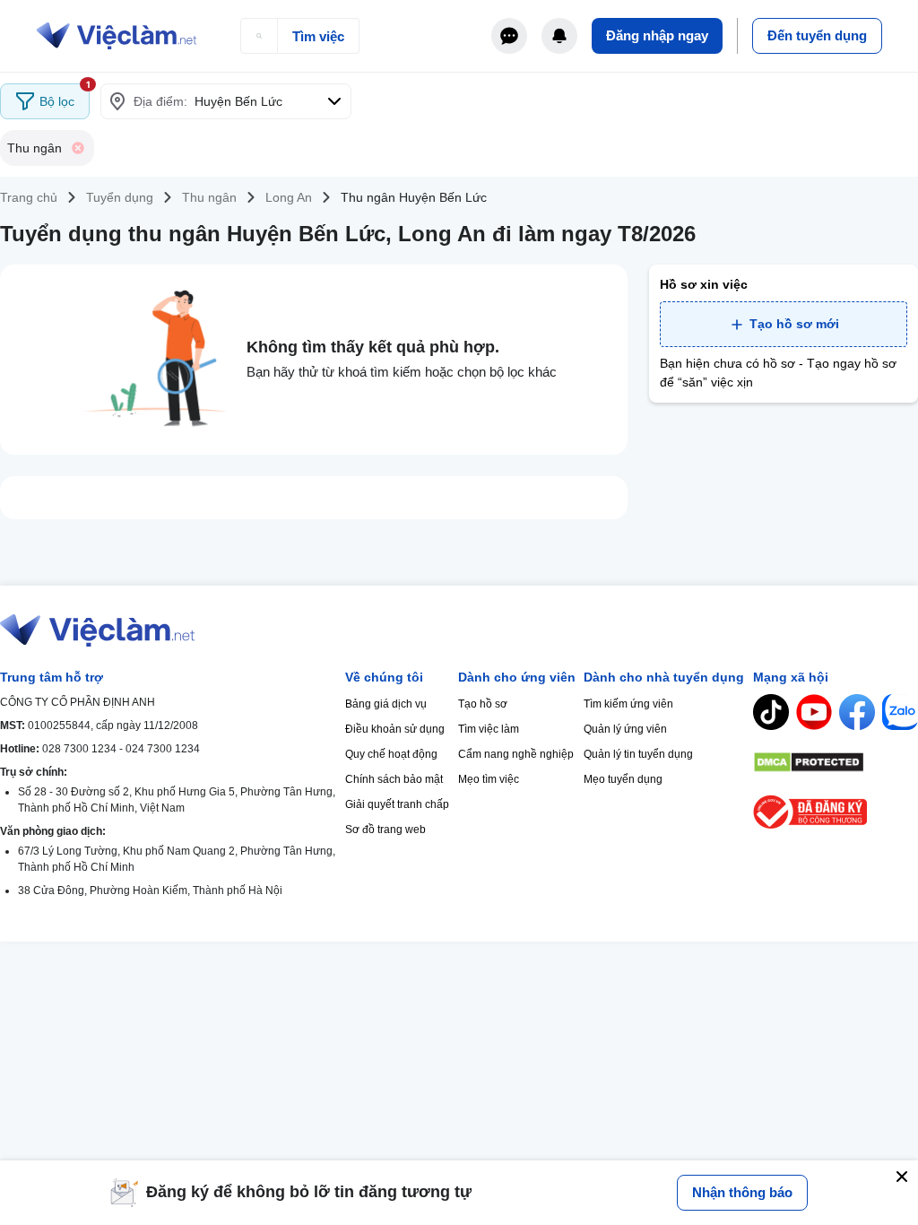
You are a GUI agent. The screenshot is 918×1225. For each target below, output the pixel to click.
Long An (288, 197)
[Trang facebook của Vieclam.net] (857, 712)
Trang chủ (28, 197)
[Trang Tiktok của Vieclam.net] (771, 712)
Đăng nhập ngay (657, 35)
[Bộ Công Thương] (835, 812)
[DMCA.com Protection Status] (835, 762)
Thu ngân (209, 197)
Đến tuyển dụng (817, 35)
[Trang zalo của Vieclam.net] (900, 712)
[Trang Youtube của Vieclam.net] (814, 712)
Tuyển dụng (119, 197)
